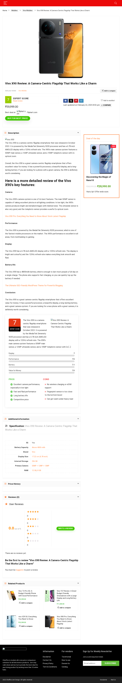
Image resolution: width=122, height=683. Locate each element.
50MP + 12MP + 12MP (40, 466)
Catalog (65, 667)
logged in (20, 570)
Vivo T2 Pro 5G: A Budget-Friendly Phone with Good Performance (27, 593)
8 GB (39, 470)
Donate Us (66, 663)
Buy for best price (18, 118)
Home (5, 10)
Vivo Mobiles (27, 10)
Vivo (33, 452)
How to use (66, 660)
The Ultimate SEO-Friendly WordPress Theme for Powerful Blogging (34, 285)
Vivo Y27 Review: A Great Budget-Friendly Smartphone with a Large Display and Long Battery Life (67, 596)
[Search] (116, 3)
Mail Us (113, 680)
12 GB (34, 470)
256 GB (35, 461)
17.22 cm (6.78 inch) (40, 457)
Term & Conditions (50, 667)
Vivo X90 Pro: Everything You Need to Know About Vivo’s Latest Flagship (35, 216)
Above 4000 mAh (38, 447)
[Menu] (5, 3)
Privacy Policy (48, 663)
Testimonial (66, 657)
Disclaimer (47, 657)
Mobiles (15, 10)
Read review (18, 101)
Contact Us (47, 660)
